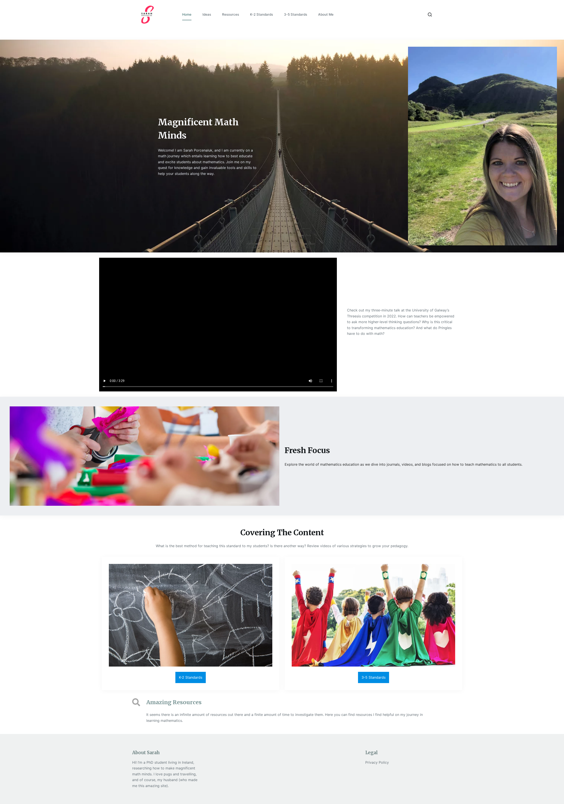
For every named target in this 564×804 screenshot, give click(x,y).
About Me (326, 14)
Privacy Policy (377, 762)
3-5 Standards (295, 14)
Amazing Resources (174, 702)
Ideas (206, 14)
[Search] (430, 15)
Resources (230, 14)
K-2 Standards (261, 14)
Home (186, 14)
